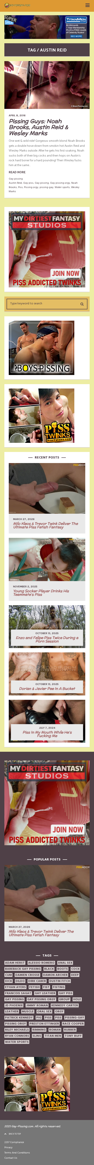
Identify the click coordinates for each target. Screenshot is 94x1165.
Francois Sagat (18, 993)
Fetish (34, 987)
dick (8, 981)
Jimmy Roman (37, 1005)
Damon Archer (55, 975)
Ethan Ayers (15, 987)
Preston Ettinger (44, 1024)
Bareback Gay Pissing (23, 969)
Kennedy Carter (64, 1005)
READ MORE (17, 172)
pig (38, 1017)
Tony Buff (73, 1036)
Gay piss (28, 183)
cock (75, 969)
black (49, 969)
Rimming (39, 1030)
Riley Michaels (17, 1030)
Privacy (8, 1147)
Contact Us (10, 1158)
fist (46, 987)
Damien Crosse (27, 975)
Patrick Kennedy (19, 1017)
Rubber (70, 1030)
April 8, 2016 (17, 115)
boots (62, 969)
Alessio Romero (41, 963)
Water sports (62, 187)
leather (11, 1011)
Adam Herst (15, 963)
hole (77, 999)
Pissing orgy (31, 187)
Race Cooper (73, 1024)
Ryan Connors (17, 1036)
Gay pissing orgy (60, 183)
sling (37, 1036)
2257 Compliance (14, 1142)
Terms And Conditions (17, 1153)
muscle (28, 1011)
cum (8, 975)
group (64, 999)
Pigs (48, 1017)
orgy (59, 1011)
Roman (55, 1030)
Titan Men (53, 1036)
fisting (58, 987)
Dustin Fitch (59, 981)
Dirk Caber (37, 981)
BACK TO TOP (15, 1133)
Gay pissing (16, 179)
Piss (20, 187)
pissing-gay (46, 187)
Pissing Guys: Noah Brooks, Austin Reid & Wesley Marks (38, 127)
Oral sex (44, 1011)
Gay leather (45, 993)
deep (75, 975)
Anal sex (65, 963)
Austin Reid (15, 183)
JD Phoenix (14, 1005)
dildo (20, 981)
